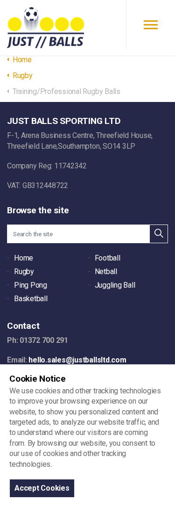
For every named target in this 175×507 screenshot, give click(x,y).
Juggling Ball (115, 285)
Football (107, 258)
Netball (106, 271)
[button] (158, 234)
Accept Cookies (42, 488)
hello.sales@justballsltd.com (77, 359)
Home (23, 258)
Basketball (31, 298)
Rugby (24, 271)
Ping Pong (30, 285)
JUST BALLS (45, 28)
